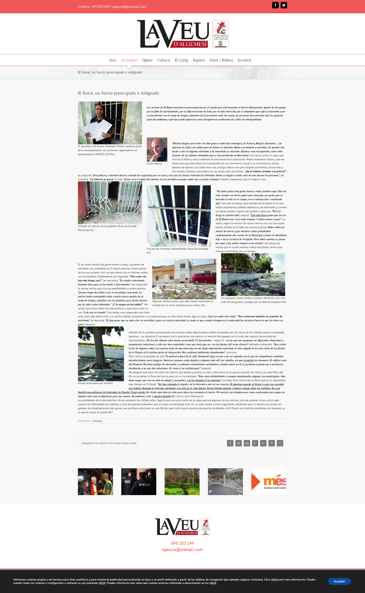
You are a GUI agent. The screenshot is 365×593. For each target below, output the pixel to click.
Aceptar (339, 581)
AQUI (274, 579)
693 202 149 (182, 543)
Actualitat (97, 420)
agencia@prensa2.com (129, 6)
